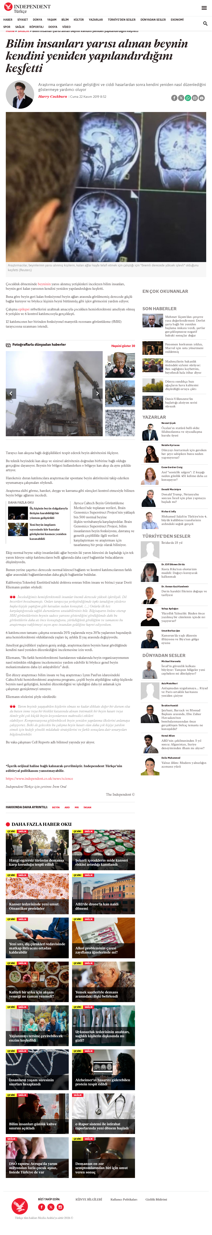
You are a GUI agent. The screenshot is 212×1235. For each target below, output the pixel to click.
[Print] (202, 98)
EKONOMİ (177, 20)
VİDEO (66, 27)
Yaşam (52, 20)
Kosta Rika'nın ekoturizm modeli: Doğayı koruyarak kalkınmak (179, 573)
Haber (7, 20)
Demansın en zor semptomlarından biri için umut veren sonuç (101, 1168)
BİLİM (65, 20)
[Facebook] (41, 1207)
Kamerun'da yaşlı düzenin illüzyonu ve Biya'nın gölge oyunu (180, 639)
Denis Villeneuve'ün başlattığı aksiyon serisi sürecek (181, 403)
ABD (67, 807)
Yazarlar (96, 20)
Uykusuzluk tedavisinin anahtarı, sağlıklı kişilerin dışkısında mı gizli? (102, 1036)
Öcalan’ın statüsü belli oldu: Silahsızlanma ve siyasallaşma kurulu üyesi (181, 432)
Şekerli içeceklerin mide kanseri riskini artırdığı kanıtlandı (101, 863)
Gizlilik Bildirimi (156, 1199)
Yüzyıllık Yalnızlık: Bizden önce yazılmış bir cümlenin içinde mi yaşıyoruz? (183, 617)
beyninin (44, 284)
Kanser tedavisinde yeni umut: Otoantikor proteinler (34, 906)
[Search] (205, 23)
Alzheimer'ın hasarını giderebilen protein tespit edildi (102, 1082)
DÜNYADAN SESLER (153, 20)
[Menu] (204, 8)
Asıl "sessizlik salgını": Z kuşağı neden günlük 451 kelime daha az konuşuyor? (184, 476)
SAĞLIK (19, 27)
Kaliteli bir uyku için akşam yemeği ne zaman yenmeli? (31, 994)
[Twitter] (50, 1207)
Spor (6, 27)
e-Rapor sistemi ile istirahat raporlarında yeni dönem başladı (102, 1126)
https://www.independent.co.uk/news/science (39, 779)
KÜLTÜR (79, 20)
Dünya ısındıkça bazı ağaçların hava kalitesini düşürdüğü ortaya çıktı (182, 385)
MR (77, 807)
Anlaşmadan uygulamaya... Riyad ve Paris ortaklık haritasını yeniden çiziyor (184, 692)
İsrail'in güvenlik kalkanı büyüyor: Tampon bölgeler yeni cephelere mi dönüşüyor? (183, 670)
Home (10, 31)
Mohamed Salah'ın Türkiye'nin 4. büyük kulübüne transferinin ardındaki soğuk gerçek (184, 520)
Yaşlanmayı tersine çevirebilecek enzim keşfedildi (36, 1038)
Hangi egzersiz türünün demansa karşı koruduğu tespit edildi (36, 863)
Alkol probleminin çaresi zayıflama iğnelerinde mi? (96, 950)
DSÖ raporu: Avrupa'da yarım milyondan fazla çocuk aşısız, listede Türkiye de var (33, 1168)
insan (87, 807)
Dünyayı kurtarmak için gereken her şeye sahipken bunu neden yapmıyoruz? (184, 454)
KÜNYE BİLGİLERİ (89, 1199)
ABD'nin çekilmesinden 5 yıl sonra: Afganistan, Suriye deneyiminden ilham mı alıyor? (183, 744)
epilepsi (24, 309)
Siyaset (22, 20)
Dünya (37, 20)
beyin (56, 807)
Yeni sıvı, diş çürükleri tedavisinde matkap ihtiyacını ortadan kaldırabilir (37, 949)
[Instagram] (60, 1207)
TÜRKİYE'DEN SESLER (122, 20)
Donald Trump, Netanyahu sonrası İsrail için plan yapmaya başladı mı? (183, 498)
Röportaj (36, 27)
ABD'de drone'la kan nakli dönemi (96, 906)
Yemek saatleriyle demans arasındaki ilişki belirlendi (96, 994)
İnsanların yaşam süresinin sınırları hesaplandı (31, 1082)
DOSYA (52, 27)
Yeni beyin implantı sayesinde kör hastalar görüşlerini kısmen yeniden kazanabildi (48, 532)
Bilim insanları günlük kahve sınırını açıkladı (33, 1126)
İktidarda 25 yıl (172, 543)
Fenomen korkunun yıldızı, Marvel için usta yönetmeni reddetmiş (184, 348)
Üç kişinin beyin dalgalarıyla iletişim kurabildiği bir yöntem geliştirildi (49, 513)
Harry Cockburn (53, 97)
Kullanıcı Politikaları (124, 1199)
